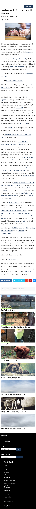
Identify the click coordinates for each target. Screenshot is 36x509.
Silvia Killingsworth (9, 480)
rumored (10, 128)
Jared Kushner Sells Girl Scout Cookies (16, 327)
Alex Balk (6, 495)
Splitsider (6, 486)
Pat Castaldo (12, 259)
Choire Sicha (7, 497)
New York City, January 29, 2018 (13, 428)
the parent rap (5, 341)
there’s (23, 123)
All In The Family (5, 324)
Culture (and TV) (5, 409)
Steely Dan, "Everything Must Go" (14, 411)
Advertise (6, 472)
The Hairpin (7, 490)
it (16, 221)
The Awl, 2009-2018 (8, 310)
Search (18, 449)
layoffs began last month (18, 59)
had (18, 221)
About (5, 465)
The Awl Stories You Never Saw (12, 361)
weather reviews (6, 392)
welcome (28, 271)
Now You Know (5, 358)
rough (23, 221)
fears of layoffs (14, 203)
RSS (5, 474)
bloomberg (6, 289)
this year (28, 52)
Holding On (5, 344)
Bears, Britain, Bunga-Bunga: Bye (13, 378)
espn (22, 289)
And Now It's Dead (6, 307)
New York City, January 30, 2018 (13, 395)
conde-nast (15, 289)
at (13, 255)
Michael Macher (8, 501)
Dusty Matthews (8, 506)
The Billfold (7, 488)
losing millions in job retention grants (13, 210)
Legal (5, 470)
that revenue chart (28, 176)
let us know (19, 107)
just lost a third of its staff (14, 80)
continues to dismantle (16, 67)
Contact (6, 468)
